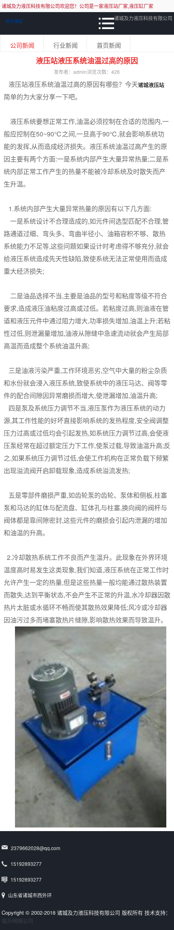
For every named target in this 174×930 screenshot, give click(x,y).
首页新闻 (109, 45)
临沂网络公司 (17, 920)
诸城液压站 (151, 84)
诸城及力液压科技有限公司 (143, 18)
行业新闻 (65, 45)
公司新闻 (22, 45)
